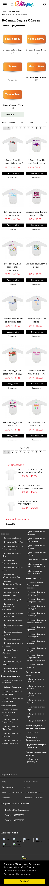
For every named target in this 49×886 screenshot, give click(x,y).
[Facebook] (5, 826)
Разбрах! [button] (24, 881)
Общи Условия (31, 782)
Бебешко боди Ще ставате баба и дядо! (13, 161)
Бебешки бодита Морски (35, 666)
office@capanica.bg (20, 810)
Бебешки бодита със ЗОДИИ (36, 649)
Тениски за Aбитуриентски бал (11, 575)
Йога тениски (10, 657)
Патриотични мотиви (38, 560)
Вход (4, 782)
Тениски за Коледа (12, 588)
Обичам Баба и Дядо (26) (12, 51)
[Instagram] (11, 826)
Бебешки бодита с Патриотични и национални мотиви (36, 657)
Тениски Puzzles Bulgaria (10, 651)
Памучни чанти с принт (34, 673)
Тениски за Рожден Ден (11, 554)
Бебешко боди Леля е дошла (36, 265)
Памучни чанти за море (36, 708)
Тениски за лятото (12, 639)
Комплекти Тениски (10, 676)
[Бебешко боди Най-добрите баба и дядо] (13, 355)
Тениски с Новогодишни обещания (8, 606)
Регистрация (7, 787)
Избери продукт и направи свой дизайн (35, 727)
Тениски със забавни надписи (12, 633)
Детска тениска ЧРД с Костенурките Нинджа (30, 487)
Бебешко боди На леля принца (12, 213)
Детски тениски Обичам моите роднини (10, 712)
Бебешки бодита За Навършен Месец (36, 600)
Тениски (5, 534)
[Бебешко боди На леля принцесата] (36, 355)
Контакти (6, 798)
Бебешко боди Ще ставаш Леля (36, 424)
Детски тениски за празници (11, 734)
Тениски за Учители (13, 621)
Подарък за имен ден (33, 798)
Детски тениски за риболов (36, 547)
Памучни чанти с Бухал (35, 715)
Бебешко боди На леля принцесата (36, 372)
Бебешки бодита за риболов (36, 642)
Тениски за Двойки (12, 538)
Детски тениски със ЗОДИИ (36, 554)
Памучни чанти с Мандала (35, 687)
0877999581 (19, 815)
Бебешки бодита (33, 578)
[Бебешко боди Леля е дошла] (36, 248)
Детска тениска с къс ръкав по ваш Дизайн (30, 471)
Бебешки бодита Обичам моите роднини (35, 585)
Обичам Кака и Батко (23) (36, 51)
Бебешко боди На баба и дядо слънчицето (12, 267)
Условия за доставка (33, 792)
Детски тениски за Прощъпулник (36, 540)
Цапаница (10, 524)
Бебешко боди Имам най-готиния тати (13, 320)
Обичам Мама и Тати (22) (12, 106)
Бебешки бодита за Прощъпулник (36, 635)
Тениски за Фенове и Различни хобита (12, 547)
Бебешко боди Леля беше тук (12, 424)
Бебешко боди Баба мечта (36, 320)
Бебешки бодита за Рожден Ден (36, 593)
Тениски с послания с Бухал (12, 626)
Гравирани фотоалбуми (32, 760)
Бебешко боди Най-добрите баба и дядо (13, 372)
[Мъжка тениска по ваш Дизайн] (11, 506)
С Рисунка (33, 732)
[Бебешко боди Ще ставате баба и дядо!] (13, 145)
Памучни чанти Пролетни (34, 694)
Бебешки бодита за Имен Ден (36, 607)
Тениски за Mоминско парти (9, 561)
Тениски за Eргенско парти (12, 568)
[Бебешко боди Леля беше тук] (13, 407)
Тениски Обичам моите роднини (10, 594)
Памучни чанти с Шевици (35, 680)
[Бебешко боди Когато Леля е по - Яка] (36, 196)
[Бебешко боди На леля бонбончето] (36, 145)
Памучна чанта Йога (37, 721)
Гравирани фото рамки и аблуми (37, 753)
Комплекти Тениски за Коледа (12, 681)
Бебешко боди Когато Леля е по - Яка (36, 213)
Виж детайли (13, 173)
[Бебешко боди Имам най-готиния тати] (13, 303)
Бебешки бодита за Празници (36, 614)
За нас (27, 787)
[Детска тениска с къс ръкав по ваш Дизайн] (11, 475)
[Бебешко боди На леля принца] (13, 196)
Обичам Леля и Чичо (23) (36, 79)
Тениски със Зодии (12, 600)
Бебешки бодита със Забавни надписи (36, 621)
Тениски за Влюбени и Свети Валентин (12, 669)
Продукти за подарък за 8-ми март (36, 746)
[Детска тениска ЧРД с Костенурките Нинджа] (11, 490)
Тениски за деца (8, 706)
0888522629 (19, 820)
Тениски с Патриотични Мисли (11, 582)
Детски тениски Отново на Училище (36, 565)
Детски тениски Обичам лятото (34, 572)
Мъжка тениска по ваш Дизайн (28, 502)
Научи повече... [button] (24, 874)
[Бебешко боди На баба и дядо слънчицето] (13, 248)
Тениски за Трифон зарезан (11, 662)
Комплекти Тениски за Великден (12, 692)
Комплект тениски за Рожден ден (12, 699)
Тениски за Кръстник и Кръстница (12, 615)
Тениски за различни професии (12, 644)
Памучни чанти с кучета (35, 701)
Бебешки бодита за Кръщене (36, 628)
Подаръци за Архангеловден (33, 738)
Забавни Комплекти (12, 687)
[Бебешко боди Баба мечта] (36, 303)
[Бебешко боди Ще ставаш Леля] (36, 407)
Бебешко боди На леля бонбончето (36, 161)
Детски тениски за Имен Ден (11, 727)
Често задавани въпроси (13, 792)
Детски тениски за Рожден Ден (11, 720)
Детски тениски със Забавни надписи (12, 741)
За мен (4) (12, 80)
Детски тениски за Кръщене (36, 533)
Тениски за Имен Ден (13, 542)
